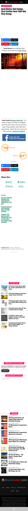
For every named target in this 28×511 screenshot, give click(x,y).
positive (17, 247)
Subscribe (5, 370)
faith (12, 247)
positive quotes (6, 249)
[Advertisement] (14, 26)
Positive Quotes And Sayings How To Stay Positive (6, 209)
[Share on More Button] (14, 509)
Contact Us (13, 487)
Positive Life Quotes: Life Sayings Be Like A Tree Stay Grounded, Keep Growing (6, 218)
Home (3, 487)
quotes (14, 249)
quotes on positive (19, 131)
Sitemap (7, 487)
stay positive (20, 249)
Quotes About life (17, 120)
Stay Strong (22, 50)
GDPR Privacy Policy (21, 487)
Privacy (12, 491)
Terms (17, 491)
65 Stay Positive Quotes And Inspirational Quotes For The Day (6, 201)
